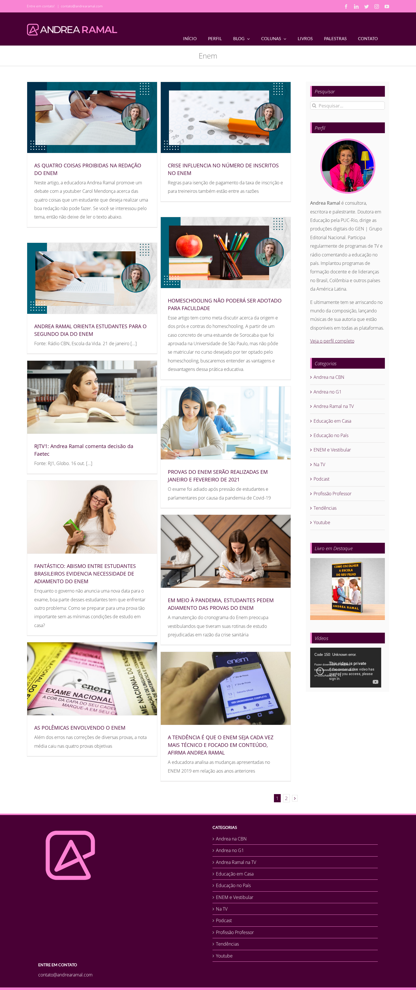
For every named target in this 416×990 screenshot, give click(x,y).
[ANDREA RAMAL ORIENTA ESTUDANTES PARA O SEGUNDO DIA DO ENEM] (92, 278)
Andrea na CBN (329, 377)
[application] (345, 668)
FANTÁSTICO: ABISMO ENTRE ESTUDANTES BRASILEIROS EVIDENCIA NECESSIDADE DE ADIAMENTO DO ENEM (85, 574)
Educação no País (331, 435)
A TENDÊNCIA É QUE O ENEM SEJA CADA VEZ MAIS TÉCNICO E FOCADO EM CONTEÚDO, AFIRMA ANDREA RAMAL (220, 745)
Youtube (322, 522)
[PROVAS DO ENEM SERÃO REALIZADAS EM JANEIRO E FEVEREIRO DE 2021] (226, 422)
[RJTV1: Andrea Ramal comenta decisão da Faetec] (92, 397)
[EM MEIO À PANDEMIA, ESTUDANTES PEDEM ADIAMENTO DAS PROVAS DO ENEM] (226, 551)
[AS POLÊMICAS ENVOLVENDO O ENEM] (92, 678)
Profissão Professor (332, 493)
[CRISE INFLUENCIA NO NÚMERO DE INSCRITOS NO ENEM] (226, 117)
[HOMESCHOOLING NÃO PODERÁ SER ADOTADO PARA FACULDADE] (226, 252)
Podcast (321, 479)
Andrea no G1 (328, 392)
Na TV (319, 464)
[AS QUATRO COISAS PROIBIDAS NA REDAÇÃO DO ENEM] (92, 117)
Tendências (325, 508)
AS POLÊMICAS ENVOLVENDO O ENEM (79, 727)
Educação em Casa (332, 421)
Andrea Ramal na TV (334, 406)
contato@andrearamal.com (82, 6)
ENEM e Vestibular (332, 450)
